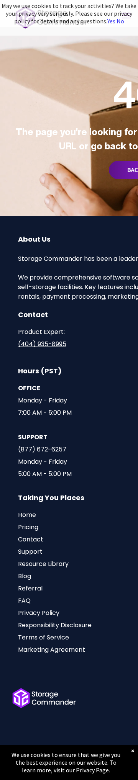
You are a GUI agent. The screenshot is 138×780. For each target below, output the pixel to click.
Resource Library (43, 563)
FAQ (24, 600)
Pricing (28, 527)
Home (27, 514)
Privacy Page (92, 770)
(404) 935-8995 (42, 344)
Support (30, 551)
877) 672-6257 (43, 449)
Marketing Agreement (51, 649)
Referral (30, 588)
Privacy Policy (38, 612)
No (120, 21)
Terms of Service (43, 637)
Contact (30, 539)
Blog (24, 576)
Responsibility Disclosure (55, 625)
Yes (111, 21)
